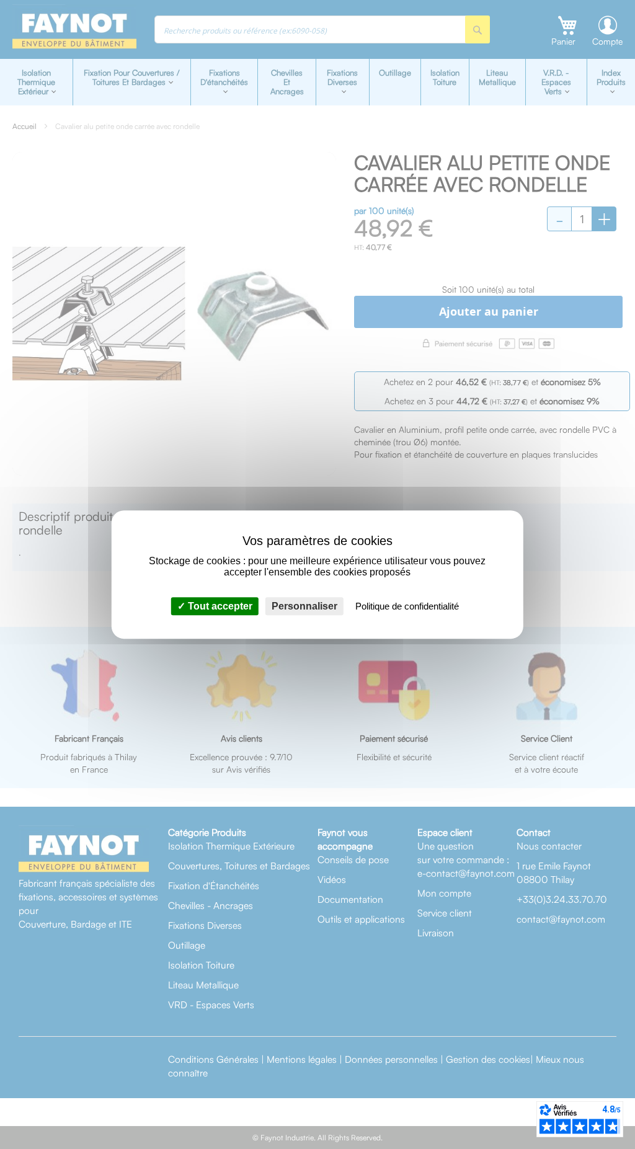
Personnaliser (304, 606)
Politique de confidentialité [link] (407, 606)
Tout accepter (218, 606)
